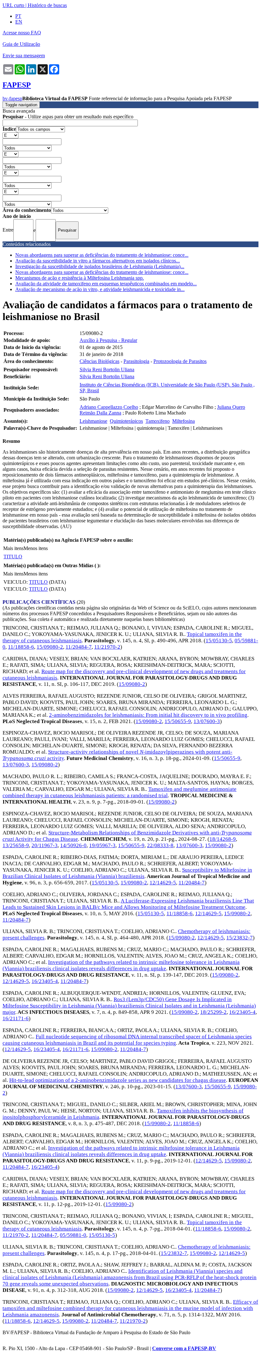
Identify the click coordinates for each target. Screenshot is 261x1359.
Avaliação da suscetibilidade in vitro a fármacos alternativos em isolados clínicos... (97, 260)
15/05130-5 (219, 641)
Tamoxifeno (157, 421)
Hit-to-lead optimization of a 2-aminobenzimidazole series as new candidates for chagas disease (117, 1080)
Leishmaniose (93, 421)
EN (18, 21)
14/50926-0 (73, 845)
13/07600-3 (207, 721)
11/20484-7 (79, 647)
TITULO (13, 556)
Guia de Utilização (21, 44)
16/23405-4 (45, 981)
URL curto (13, 5)
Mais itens (13, 548)
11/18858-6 (21, 647)
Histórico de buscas (47, 5)
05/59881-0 (73, 1235)
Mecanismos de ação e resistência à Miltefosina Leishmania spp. (79, 278)
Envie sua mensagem (24, 55)
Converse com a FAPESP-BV (184, 1348)
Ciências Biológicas (99, 361)
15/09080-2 (50, 647)
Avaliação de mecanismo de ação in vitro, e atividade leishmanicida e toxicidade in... (100, 289)
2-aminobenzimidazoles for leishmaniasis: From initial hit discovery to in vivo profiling (148, 715)
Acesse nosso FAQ (22, 32)
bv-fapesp (12, 98)
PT (18, 16)
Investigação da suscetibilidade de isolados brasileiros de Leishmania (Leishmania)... (99, 266)
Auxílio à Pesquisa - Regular (108, 340)
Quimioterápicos (126, 421)
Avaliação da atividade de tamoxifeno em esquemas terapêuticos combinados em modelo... (106, 283)
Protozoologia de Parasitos (180, 361)
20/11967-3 (45, 845)
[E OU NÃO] (10, 135)
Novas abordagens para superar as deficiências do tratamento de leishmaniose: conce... (101, 255)
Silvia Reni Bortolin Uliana (107, 369)
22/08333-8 (160, 845)
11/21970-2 (107, 647)
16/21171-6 (16, 1018)
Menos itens (36, 548)
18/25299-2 (213, 1012)
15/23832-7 (239, 938)
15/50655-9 (178, 721)
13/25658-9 (16, 845)
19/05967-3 (102, 845)
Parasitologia (136, 361)
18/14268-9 (222, 839)
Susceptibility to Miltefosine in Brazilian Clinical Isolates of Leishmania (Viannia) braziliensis (127, 873)
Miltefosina (183, 421)
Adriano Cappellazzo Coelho (109, 407)
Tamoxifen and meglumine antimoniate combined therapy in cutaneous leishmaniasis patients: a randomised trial (119, 792)
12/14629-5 (163, 883)
